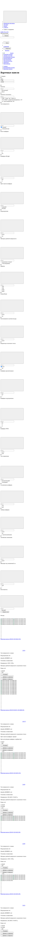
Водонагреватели (7, 58)
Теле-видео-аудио (7, 61)
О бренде (5, 27)
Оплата (5, 26)
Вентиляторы (6, 63)
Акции (11, 53)
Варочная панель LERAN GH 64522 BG (11, 832)
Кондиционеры (7, 59)
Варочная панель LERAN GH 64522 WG (11, 639)
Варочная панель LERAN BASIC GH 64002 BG (12, 710)
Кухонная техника (8, 54)
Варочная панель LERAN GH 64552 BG (11, 894)
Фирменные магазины (9, 23)
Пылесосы (6, 62)
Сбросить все (5, 612)
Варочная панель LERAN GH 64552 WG (11, 773)
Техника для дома (7, 55)
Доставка (5, 24)
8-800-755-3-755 (4, 32)
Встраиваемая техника (9, 57)
